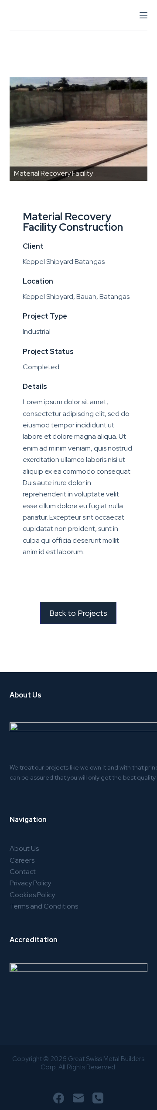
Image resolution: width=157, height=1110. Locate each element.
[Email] (78, 1098)
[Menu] (143, 15)
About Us (24, 848)
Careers (22, 860)
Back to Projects (78, 613)
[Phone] (97, 1098)
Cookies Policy (32, 894)
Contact (23, 871)
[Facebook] (58, 1098)
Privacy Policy (30, 883)
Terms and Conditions (44, 906)
